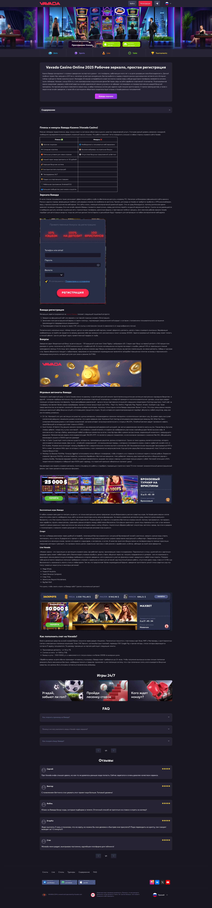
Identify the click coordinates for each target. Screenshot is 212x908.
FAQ (95, 872)
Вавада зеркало (106, 96)
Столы (61, 872)
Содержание (84, 872)
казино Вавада (71, 314)
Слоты (45, 872)
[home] (50, 3)
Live (53, 872)
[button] (209, 28)
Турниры (71, 872)
